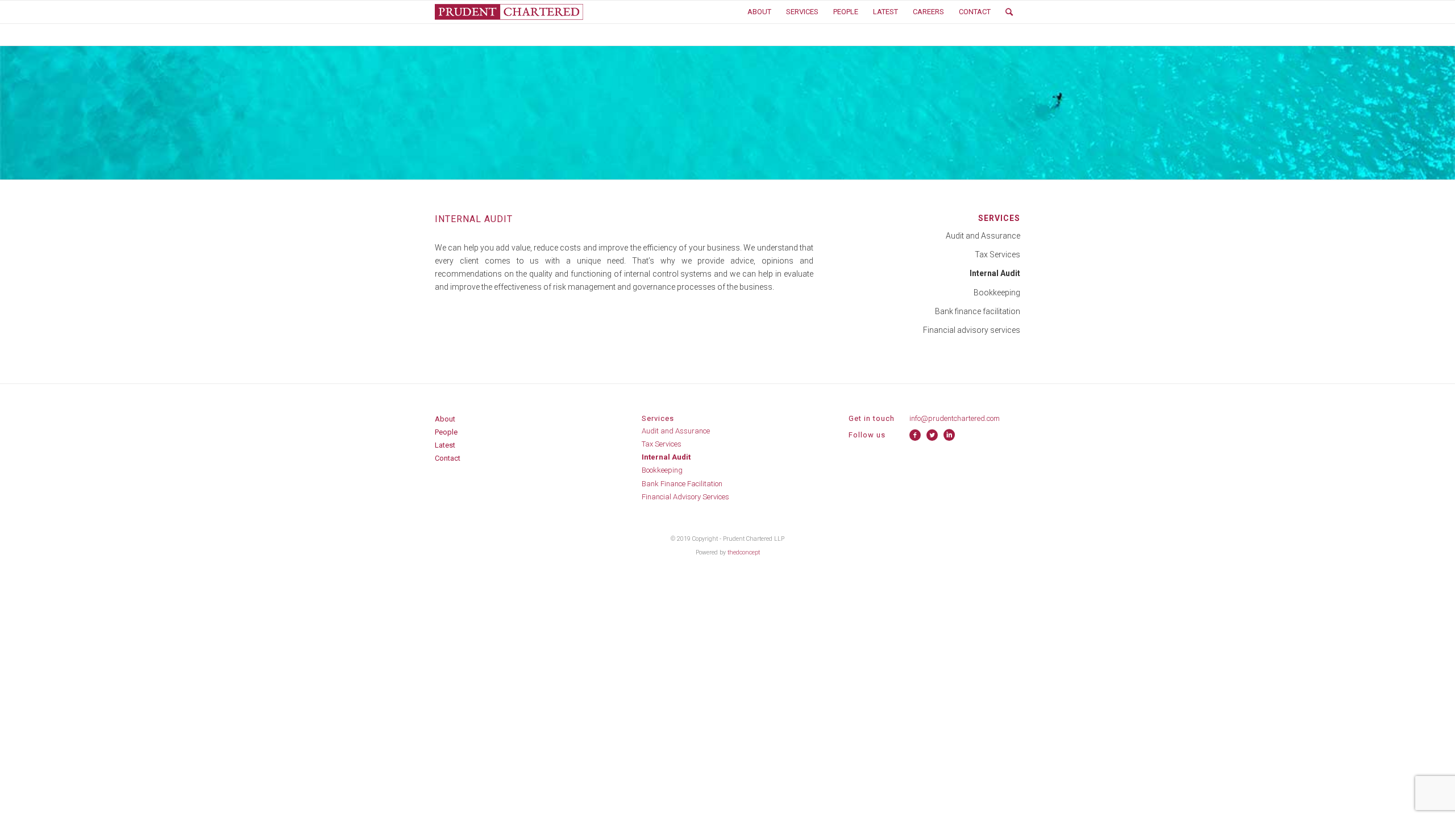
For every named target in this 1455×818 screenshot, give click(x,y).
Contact (447, 458)
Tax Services (997, 254)
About (445, 419)
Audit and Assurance (983, 235)
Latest (445, 445)
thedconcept (744, 552)
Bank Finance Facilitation (682, 483)
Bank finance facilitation (977, 311)
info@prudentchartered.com (954, 418)
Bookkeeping (997, 292)
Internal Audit (666, 457)
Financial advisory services (971, 330)
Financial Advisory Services (685, 497)
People (446, 432)
